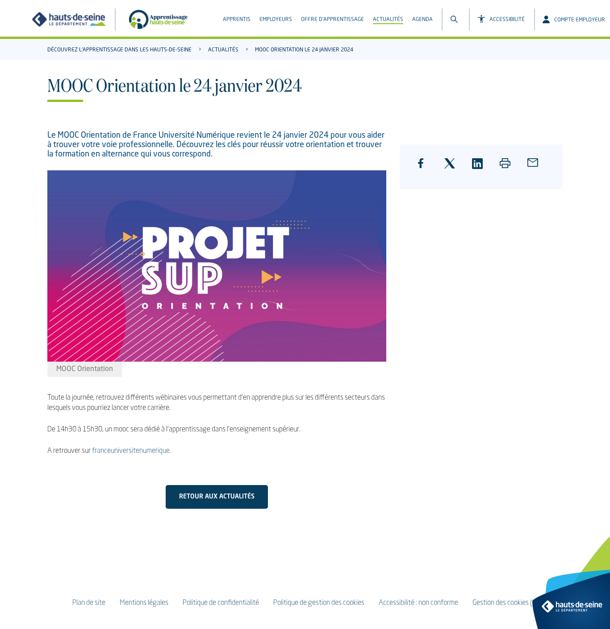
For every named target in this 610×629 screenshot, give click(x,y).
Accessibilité (507, 19)
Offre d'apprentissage (332, 19)
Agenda (422, 19)
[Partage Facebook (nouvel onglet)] (426, 170)
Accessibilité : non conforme (418, 603)
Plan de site (88, 603)
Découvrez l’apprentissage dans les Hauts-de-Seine (119, 50)
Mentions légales (144, 603)
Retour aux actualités (217, 497)
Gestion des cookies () (505, 603)
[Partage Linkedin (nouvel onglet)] (480, 168)
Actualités (388, 19)
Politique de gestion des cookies (318, 603)
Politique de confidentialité (221, 603)
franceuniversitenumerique (131, 451)
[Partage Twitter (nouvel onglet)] (453, 168)
